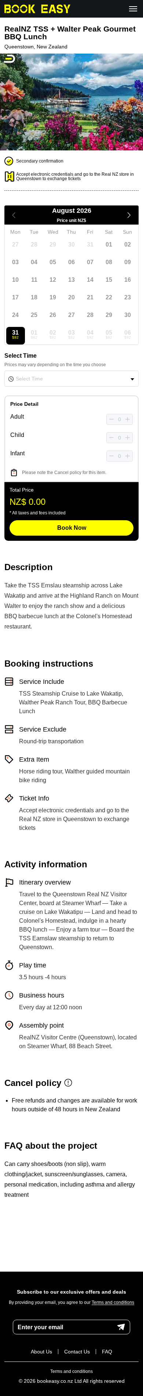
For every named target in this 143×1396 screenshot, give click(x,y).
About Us (41, 1352)
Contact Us (77, 1352)
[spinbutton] (119, 419)
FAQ (107, 1352)
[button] (111, 420)
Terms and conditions (113, 1302)
